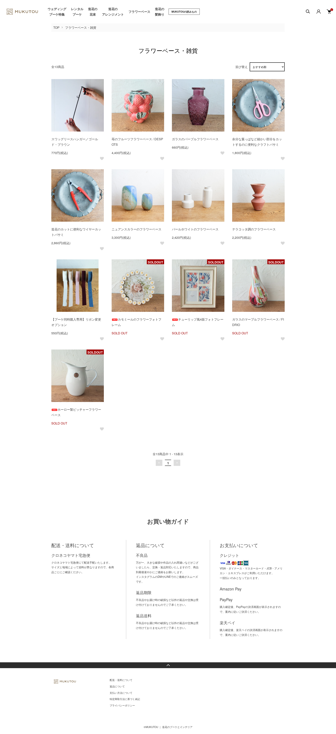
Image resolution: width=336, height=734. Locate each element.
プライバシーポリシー (122, 705)
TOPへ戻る (168, 665)
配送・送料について (121, 680)
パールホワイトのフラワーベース (195, 229)
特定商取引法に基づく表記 (125, 699)
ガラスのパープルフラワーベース (195, 139)
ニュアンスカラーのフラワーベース (136, 229)
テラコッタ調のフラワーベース (254, 229)
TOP (56, 27)
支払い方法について (121, 693)
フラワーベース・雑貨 (80, 27)
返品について (117, 686)
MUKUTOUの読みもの (184, 11)
